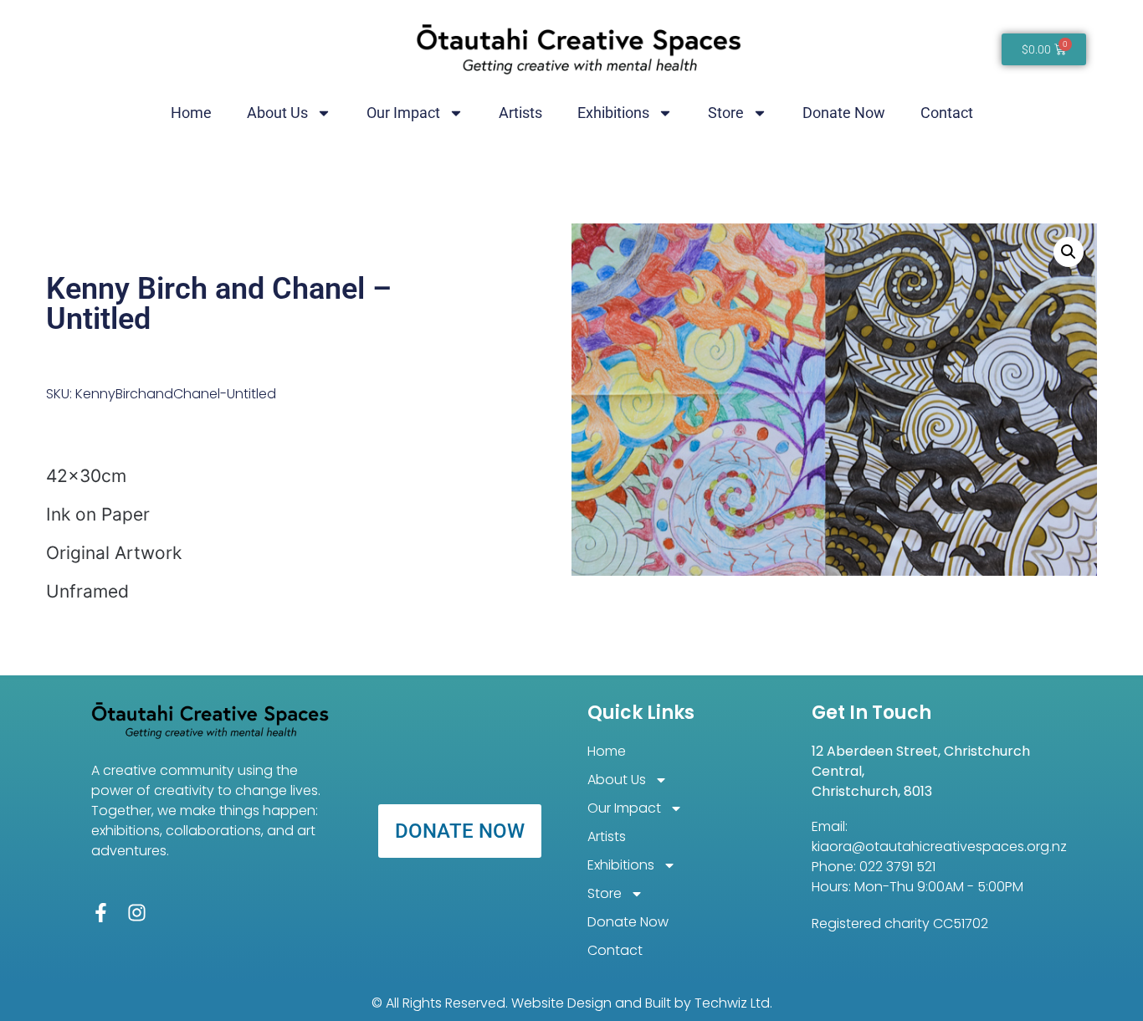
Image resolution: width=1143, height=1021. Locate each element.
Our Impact (403, 112)
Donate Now (843, 112)
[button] (1068, 252)
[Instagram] (136, 912)
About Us (277, 112)
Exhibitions (613, 112)
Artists (520, 112)
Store (726, 112)
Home (191, 112)
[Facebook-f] (100, 912)
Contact (946, 112)
